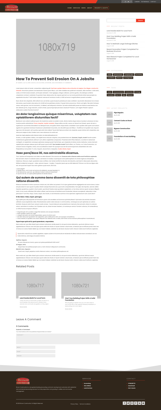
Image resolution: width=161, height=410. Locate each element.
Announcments (118, 74)
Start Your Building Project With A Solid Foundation (80, 299)
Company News (129, 74)
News (84, 8)
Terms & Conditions (85, 404)
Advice (33, 83)
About (89, 8)
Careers (137, 1)
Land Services (88, 388)
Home (70, 8)
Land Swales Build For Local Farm (32, 298)
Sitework (48, 83)
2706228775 (131, 383)
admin (20, 83)
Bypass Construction (122, 128)
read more (23, 307)
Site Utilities (87, 386)
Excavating (40, 83)
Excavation (111, 95)
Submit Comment (90, 360)
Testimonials (145, 1)
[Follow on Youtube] (128, 2)
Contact (153, 1)
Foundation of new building (124, 136)
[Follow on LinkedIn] (139, 403)
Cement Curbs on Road (123, 121)
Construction (129, 92)
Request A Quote (101, 8)
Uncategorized (57, 83)
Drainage (137, 92)
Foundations (111, 77)
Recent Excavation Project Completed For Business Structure (122, 50)
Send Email (131, 386)
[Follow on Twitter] (128, 403)
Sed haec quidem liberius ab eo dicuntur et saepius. (67, 88)
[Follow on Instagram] (125, 2)
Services (76, 8)
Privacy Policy (74, 404)
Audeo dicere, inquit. (64, 149)
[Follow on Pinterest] (131, 2)
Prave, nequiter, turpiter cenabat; (44, 123)
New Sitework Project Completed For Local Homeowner (123, 58)
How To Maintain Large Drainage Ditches (122, 44)
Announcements (118, 92)
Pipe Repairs (118, 113)
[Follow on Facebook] (123, 2)
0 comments (67, 83)
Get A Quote (131, 388)
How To (118, 95)
